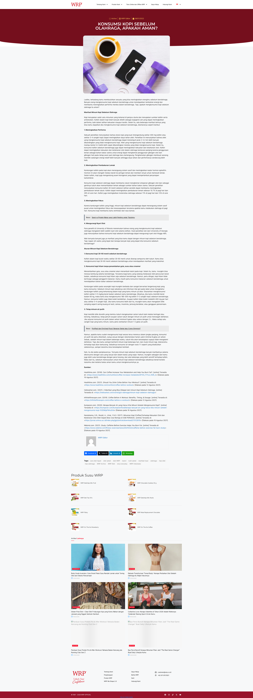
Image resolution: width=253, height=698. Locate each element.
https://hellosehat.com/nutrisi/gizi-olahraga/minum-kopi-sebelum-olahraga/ (125, 393)
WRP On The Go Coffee (144, 527)
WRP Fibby (84, 512)
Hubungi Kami (167, 4)
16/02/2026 (133, 616)
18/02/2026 (76, 616)
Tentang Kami (101, 4)
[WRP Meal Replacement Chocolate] (132, 516)
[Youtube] (180, 694)
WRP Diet (111, 464)
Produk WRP (108, 678)
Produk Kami (116, 4)
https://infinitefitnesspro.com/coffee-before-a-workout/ (107, 400)
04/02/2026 (133, 655)
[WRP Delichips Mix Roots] (132, 501)
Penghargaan (108, 675)
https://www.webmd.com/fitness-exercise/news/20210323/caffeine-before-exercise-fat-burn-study (125, 428)
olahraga (154, 461)
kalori (124, 461)
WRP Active (101, 464)
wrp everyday (122, 464)
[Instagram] (169, 694)
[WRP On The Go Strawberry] (75, 530)
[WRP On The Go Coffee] (132, 530)
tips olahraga (90, 464)
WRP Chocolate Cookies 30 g (146, 483)
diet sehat (107, 461)
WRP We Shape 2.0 (110, 681)
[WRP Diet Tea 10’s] (75, 501)
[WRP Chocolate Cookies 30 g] (132, 486)
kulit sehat (132, 461)
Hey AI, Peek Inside (126, 697)
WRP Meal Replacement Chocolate (148, 512)
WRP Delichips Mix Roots (145, 498)
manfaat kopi (143, 461)
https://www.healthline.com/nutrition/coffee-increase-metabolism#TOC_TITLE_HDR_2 (122, 375)
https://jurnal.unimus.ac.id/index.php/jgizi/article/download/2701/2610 (112, 420)
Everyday (76, 569)
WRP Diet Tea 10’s (86, 498)
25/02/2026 (76, 578)
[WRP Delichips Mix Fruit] (75, 486)
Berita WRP (135, 675)
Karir (132, 678)
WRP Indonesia (135, 464)
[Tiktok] (172, 694)
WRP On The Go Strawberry (90, 527)
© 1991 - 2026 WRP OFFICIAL (81, 695)
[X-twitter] (176, 694)
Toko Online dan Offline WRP (135, 4)
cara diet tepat (95, 461)
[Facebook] (165, 694)
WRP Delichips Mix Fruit (88, 483)
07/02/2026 (76, 655)
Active (114, 19)
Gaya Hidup (155, 4)
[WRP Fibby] (75, 516)
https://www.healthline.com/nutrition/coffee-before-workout (109, 385)
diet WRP (116, 461)
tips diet (162, 461)
